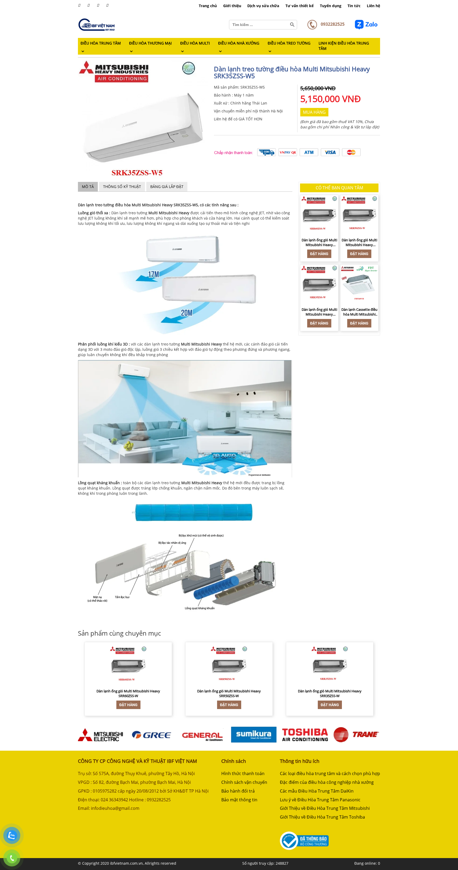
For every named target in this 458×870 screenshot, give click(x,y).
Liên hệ (373, 5)
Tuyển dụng (330, 5)
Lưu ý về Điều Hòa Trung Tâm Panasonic (320, 800)
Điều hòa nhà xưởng (238, 43)
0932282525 (332, 24)
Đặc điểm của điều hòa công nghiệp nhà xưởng (327, 782)
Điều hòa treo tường (289, 43)
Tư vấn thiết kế (299, 5)
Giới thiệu (232, 5)
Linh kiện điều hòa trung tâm (344, 46)
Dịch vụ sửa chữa (263, 5)
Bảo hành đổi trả (238, 791)
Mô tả (88, 186)
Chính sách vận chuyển (244, 782)
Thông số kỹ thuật (122, 186)
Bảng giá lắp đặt (166, 186)
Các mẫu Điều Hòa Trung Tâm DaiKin (317, 791)
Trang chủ (208, 5)
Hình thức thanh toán (243, 773)
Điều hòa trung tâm (101, 43)
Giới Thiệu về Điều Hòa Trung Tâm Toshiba (322, 817)
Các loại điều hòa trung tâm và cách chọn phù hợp (330, 773)
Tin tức (353, 5)
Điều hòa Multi (195, 43)
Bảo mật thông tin (239, 800)
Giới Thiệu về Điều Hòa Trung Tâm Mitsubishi (325, 808)
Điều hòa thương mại (150, 43)
